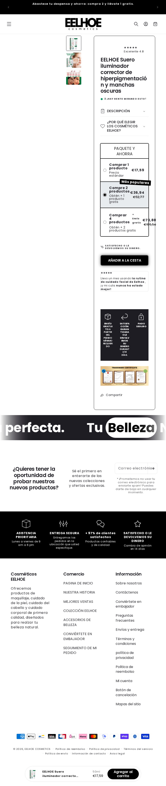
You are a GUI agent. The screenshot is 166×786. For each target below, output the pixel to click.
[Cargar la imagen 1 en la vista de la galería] (73, 43)
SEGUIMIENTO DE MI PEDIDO (80, 650)
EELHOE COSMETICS (38, 749)
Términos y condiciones (126, 641)
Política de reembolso (70, 749)
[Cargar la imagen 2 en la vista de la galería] (73, 60)
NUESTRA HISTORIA (79, 592)
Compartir (114, 395)
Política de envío (56, 753)
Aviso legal (117, 753)
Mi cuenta (124, 680)
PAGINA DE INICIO (78, 583)
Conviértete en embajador (128, 604)
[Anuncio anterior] (8, 7)
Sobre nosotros (129, 583)
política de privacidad (125, 655)
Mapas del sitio (128, 704)
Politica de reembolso (125, 669)
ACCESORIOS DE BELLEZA (77, 622)
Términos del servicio (138, 749)
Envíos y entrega (130, 629)
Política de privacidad (104, 749)
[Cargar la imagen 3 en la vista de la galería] (73, 77)
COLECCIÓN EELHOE (80, 610)
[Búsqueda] (136, 24)
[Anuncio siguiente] (157, 7)
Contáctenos (127, 592)
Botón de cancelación (126, 692)
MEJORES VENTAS (78, 601)
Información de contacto (89, 753)
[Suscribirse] (152, 468)
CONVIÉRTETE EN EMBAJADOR (77, 636)
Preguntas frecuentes (125, 618)
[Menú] (9, 24)
